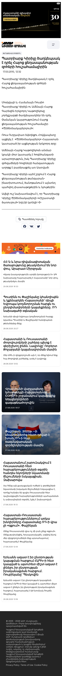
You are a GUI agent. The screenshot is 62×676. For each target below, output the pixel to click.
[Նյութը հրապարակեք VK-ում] (31, 226)
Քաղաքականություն (12, 53)
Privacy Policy (12, 665)
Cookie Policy (40, 665)
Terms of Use (26, 665)
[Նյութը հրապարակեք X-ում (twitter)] (38, 226)
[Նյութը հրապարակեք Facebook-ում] (24, 226)
